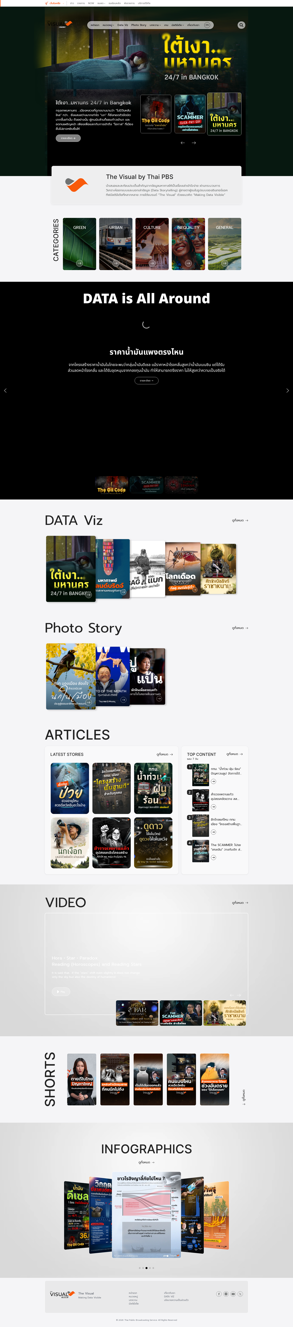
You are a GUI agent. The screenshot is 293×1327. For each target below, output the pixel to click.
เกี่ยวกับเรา (169, 1293)
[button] (58, 3)
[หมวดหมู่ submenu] (113, 25)
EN (207, 25)
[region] (146, 390)
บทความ (133, 1300)
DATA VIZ (169, 1296)
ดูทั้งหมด (238, 520)
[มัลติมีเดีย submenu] (183, 25)
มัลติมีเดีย (134, 1303)
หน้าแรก (133, 1293)
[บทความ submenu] (160, 25)
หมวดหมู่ (133, 1296)
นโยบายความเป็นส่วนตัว (176, 1300)
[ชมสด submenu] (104, 3)
